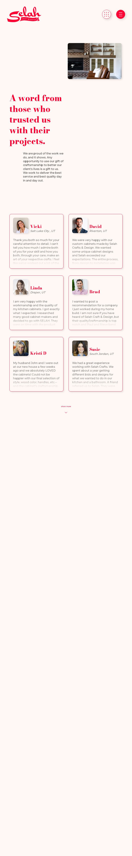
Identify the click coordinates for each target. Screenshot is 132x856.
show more (66, 406)
